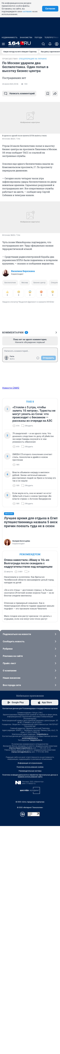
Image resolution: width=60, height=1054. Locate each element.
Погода (38, 38)
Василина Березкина (23, 271)
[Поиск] (43, 44)
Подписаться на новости (17, 634)
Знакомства (26, 38)
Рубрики (8, 648)
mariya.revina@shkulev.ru (21, 752)
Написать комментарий (22, 93)
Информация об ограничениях (30, 763)
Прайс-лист (9, 663)
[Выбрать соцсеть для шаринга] (55, 93)
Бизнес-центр (39, 282)
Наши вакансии (11, 677)
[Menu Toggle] (3, 44)
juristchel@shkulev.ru (30, 738)
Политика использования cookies (30, 767)
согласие (27, 11)
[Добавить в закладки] (48, 93)
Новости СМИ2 (10, 387)
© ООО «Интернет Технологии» (30, 807)
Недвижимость (10, 38)
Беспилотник (10, 282)
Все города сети (12, 685)
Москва (24, 282)
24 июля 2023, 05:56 (10, 84)
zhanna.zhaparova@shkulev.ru (20, 748)
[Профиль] (56, 44)
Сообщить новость (13, 641)
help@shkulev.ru (36, 740)
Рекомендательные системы (30, 771)
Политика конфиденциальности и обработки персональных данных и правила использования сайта (30, 776)
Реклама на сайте (13, 656)
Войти (12, 359)
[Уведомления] (50, 44)
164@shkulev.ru (42, 734)
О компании (9, 670)
